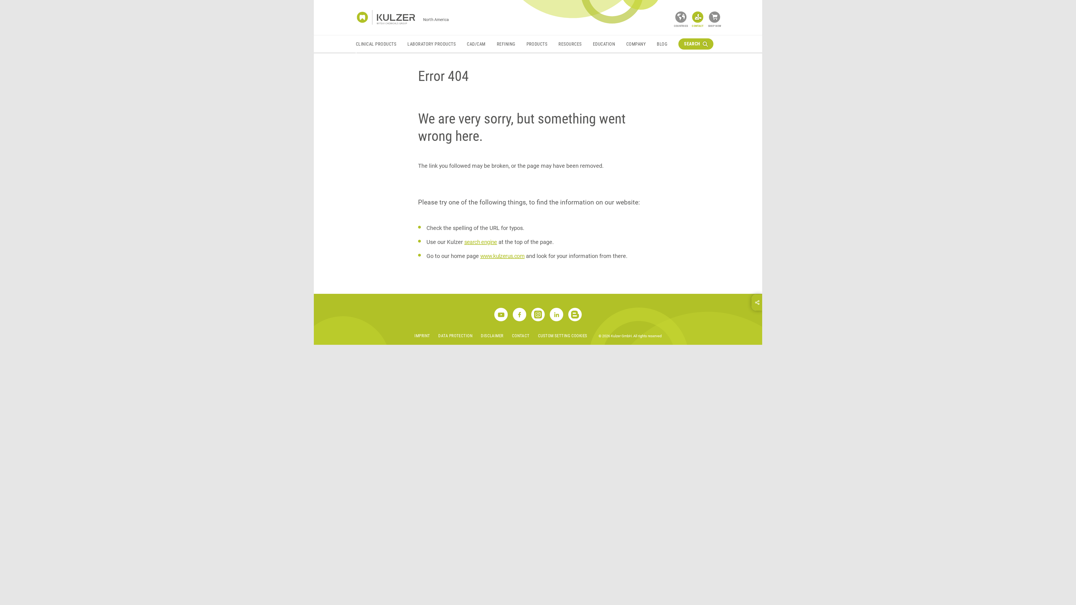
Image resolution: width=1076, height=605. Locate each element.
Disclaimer (492, 335)
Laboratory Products (431, 44)
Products (537, 44)
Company (636, 44)
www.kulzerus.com (502, 256)
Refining (506, 44)
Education (604, 44)
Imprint (422, 335)
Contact (521, 335)
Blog (662, 44)
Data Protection (455, 335)
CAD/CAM (476, 44)
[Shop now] (714, 17)
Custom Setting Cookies (562, 335)
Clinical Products (376, 44)
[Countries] (681, 17)
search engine (480, 242)
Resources (569, 44)
